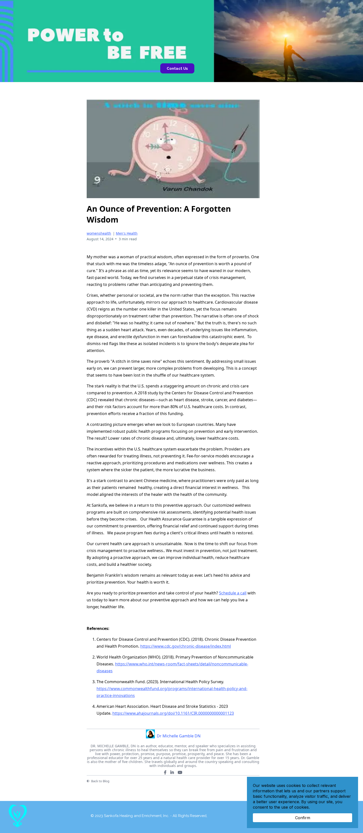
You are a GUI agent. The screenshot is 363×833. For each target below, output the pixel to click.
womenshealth (99, 233)
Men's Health (127, 233)
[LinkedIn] (172, 772)
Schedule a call (232, 593)
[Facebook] (165, 772)
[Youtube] (180, 772)
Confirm (302, 817)
